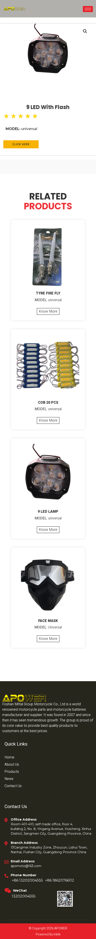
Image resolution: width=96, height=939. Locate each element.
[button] (85, 31)
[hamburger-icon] (88, 9)
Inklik (57, 934)
